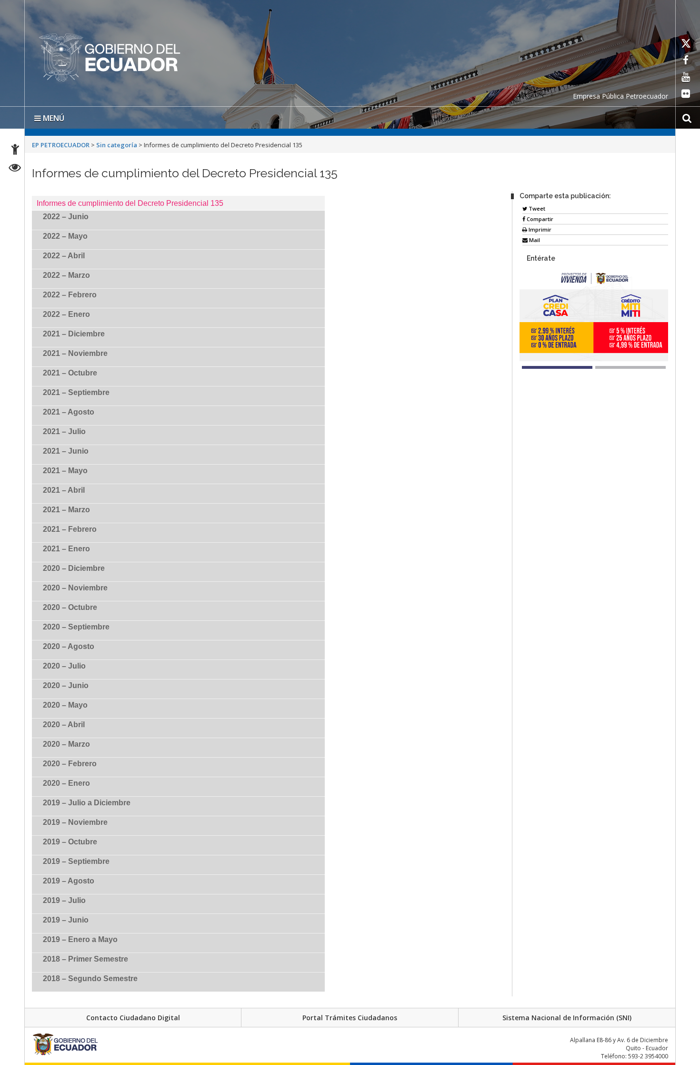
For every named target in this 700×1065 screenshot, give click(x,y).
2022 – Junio (66, 217)
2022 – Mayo (65, 236)
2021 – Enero (66, 549)
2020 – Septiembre (76, 627)
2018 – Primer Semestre (85, 959)
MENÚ (52, 118)
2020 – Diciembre (74, 568)
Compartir (539, 219)
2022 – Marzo (66, 275)
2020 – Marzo (66, 744)
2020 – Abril (64, 724)
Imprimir (539, 229)
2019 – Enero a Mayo (80, 939)
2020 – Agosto (68, 646)
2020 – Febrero (70, 764)
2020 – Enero (66, 783)
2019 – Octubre (70, 842)
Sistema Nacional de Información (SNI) (566, 1017)
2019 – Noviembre (75, 822)
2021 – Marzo (66, 510)
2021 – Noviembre (75, 353)
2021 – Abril (64, 490)
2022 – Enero (66, 314)
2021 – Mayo (65, 471)
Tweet (536, 208)
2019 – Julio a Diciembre (86, 803)
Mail (534, 239)
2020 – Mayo (65, 705)
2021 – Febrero (70, 529)
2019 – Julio (64, 900)
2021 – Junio (66, 451)
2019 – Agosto (68, 881)
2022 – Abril (64, 256)
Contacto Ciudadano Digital (133, 1017)
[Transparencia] (15, 168)
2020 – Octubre (70, 607)
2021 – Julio (64, 431)
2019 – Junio (66, 920)
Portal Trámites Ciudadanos (349, 1017)
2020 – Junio (66, 685)
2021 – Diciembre (74, 334)
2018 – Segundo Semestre (90, 978)
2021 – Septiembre (76, 392)
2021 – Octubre (70, 373)
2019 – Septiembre (76, 861)
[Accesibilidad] (15, 150)
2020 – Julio (64, 666)
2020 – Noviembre (75, 588)
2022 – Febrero (70, 295)
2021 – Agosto (68, 412)
